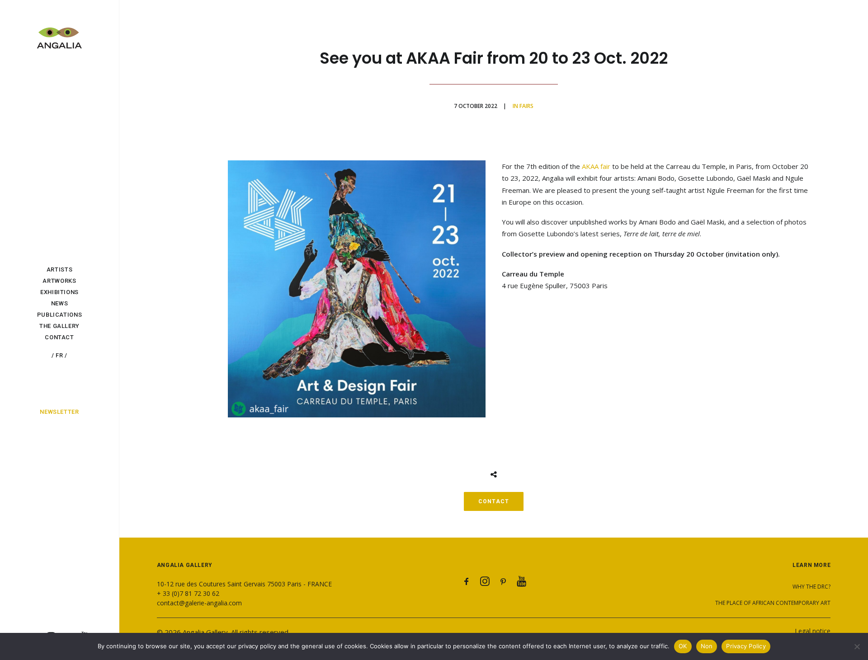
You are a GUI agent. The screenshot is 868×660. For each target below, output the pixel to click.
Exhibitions (59, 292)
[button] (466, 583)
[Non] (856, 646)
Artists (60, 269)
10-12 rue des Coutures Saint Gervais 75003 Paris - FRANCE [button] (244, 584)
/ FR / (59, 355)
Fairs (526, 106)
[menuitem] (59, 269)
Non (707, 646)
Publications (59, 314)
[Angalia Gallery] (59, 33)
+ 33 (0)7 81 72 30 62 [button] (188, 593)
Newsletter (59, 411)
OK (683, 646)
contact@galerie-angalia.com (199, 603)
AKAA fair (596, 166)
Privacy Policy (746, 646)
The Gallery (59, 326)
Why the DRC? (811, 586)
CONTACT (493, 501)
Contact (59, 337)
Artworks (59, 280)
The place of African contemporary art (772, 603)
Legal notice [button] (812, 631)
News (59, 303)
